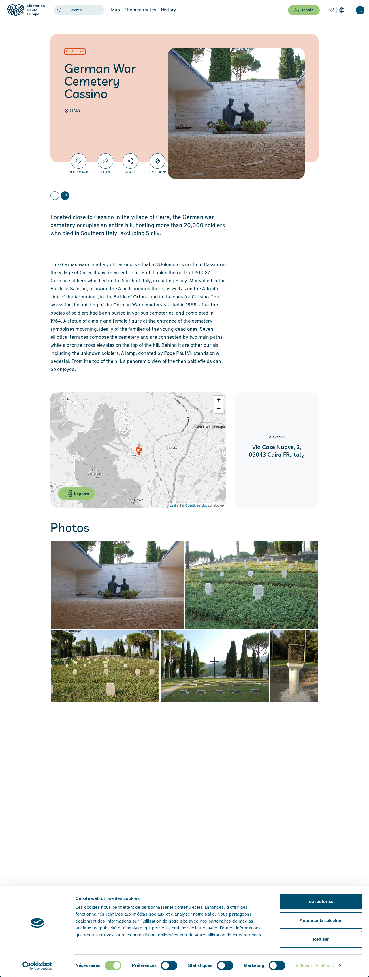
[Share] (130, 161)
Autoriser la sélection (321, 920)
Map (115, 10)
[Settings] (342, 10)
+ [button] (219, 400)
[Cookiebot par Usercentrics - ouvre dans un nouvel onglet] (37, 965)
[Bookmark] (78, 161)
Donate (307, 10)
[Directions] (157, 161)
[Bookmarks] (331, 10)
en (65, 195)
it (54, 195)
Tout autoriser (321, 901)
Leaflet (174, 505)
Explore (81, 493)
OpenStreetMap (196, 505)
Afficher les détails (315, 965)
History (168, 10)
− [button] (219, 408)
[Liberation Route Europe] (26, 10)
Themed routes (140, 10)
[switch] (169, 965)
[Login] (360, 10)
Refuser (321, 939)
